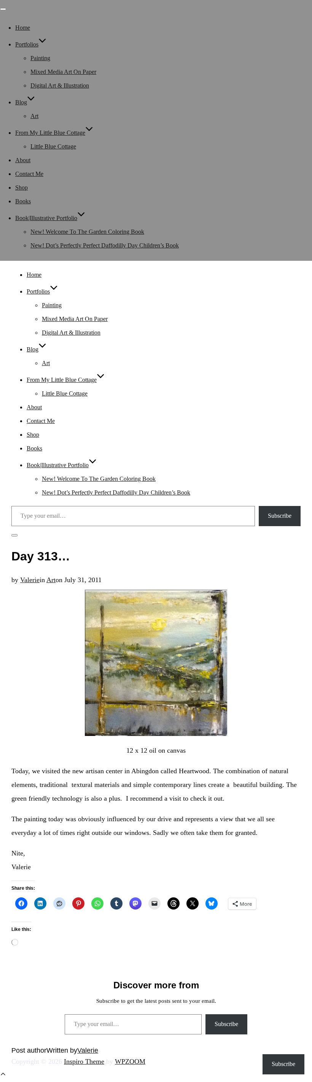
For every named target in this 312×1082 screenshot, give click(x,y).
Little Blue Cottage (53, 146)
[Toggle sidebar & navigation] (14, 535)
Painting (40, 58)
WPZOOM (130, 1061)
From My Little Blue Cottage (50, 132)
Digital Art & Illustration (59, 85)
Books (23, 201)
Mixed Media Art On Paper (63, 72)
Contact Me (29, 174)
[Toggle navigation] (3, 9)
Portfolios (26, 44)
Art (34, 116)
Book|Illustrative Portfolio (46, 218)
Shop (21, 187)
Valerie (30, 580)
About (22, 160)
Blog (21, 102)
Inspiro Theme (84, 1061)
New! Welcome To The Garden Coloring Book (87, 231)
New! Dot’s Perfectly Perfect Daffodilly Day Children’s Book (104, 245)
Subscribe (279, 515)
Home (22, 27)
